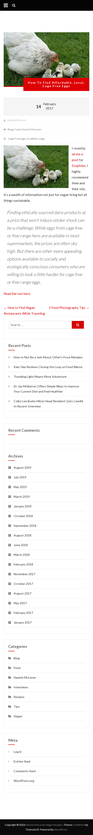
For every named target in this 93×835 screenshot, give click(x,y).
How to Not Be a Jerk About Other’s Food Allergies (48, 357)
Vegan (18, 716)
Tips (17, 706)
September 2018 (25, 525)
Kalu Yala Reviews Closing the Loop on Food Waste (48, 367)
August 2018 (22, 535)
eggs (42, 138)
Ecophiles (32, 138)
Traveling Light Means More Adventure (40, 376)
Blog (10, 129)
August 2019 (22, 467)
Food (17, 129)
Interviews (21, 687)
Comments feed (24, 771)
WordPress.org (24, 781)
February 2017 (23, 613)
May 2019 (20, 487)
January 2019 (23, 506)
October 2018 (23, 516)
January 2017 (23, 622)
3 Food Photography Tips (69, 308)
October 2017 (23, 583)
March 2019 (22, 496)
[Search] (78, 325)
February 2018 (23, 564)
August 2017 (22, 593)
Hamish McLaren (16, 120)
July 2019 (20, 477)
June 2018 (21, 545)
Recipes (19, 697)
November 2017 (24, 574)
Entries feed (22, 761)
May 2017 (20, 603)
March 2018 (22, 554)
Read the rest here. (17, 294)
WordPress (60, 829)
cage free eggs (17, 138)
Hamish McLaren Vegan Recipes (44, 824)
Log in (18, 751)
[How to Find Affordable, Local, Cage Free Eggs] (46, 59)
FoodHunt (79, 824)
